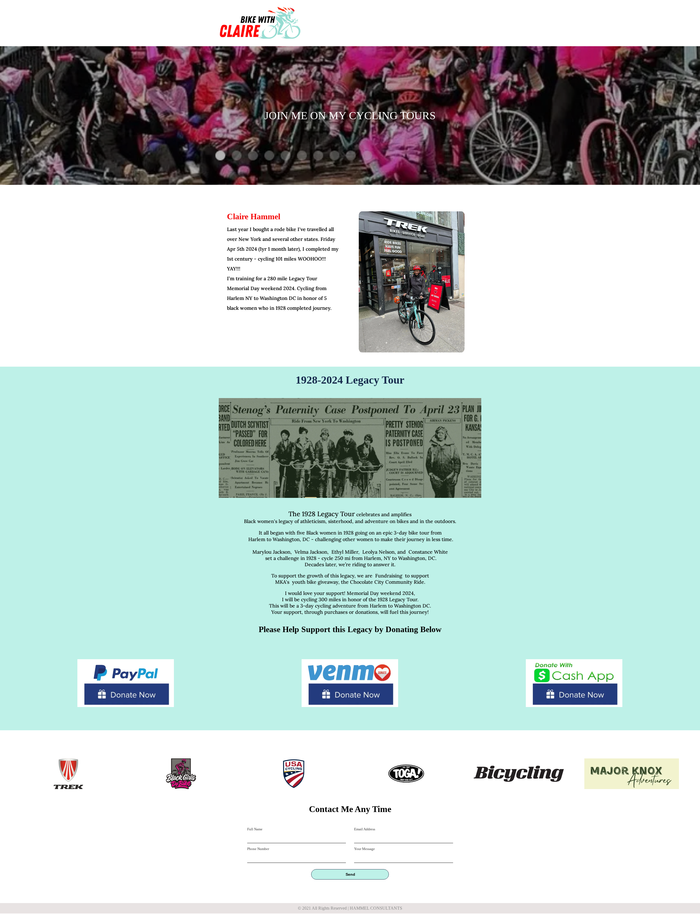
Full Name (254, 829)
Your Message (364, 849)
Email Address (364, 829)
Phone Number (258, 849)
